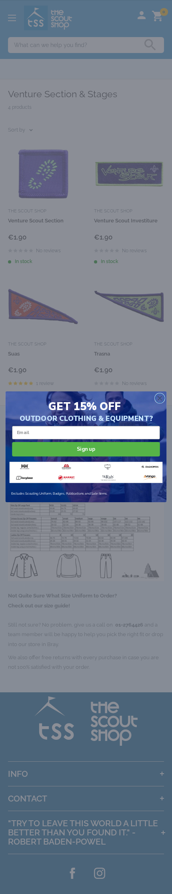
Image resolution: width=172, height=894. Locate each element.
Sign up (86, 449)
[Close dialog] (160, 398)
